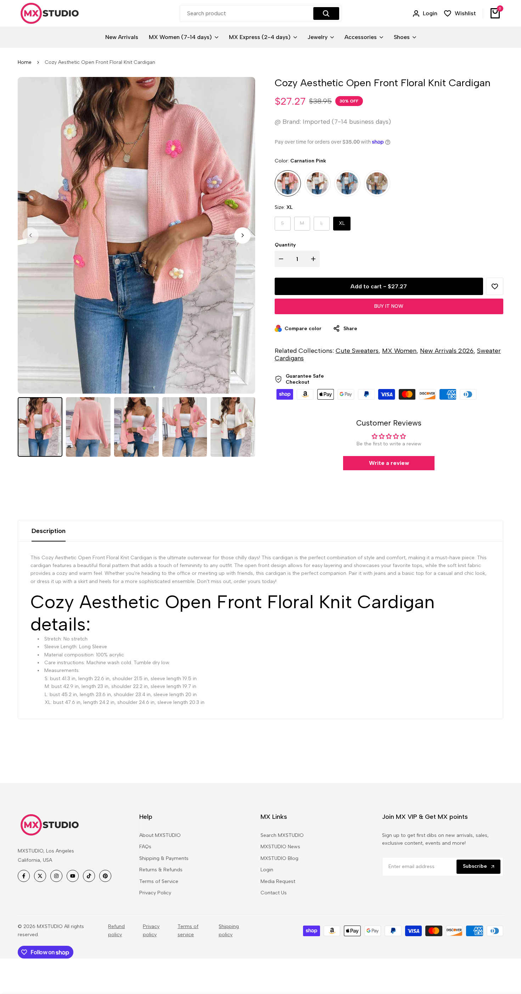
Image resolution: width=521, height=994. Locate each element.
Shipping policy (229, 930)
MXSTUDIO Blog (279, 858)
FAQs (145, 847)
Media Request (277, 881)
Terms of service (188, 930)
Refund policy (116, 930)
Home (25, 62)
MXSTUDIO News (280, 847)
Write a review (389, 463)
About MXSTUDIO (160, 835)
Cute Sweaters (357, 351)
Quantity (285, 245)
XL (342, 223)
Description (49, 531)
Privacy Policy (155, 893)
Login (266, 870)
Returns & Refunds (161, 870)
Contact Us (273, 893)
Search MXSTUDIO (282, 835)
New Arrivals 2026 (447, 351)
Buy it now (388, 306)
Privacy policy (151, 930)
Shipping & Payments (164, 858)
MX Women (399, 351)
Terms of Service (158, 881)
